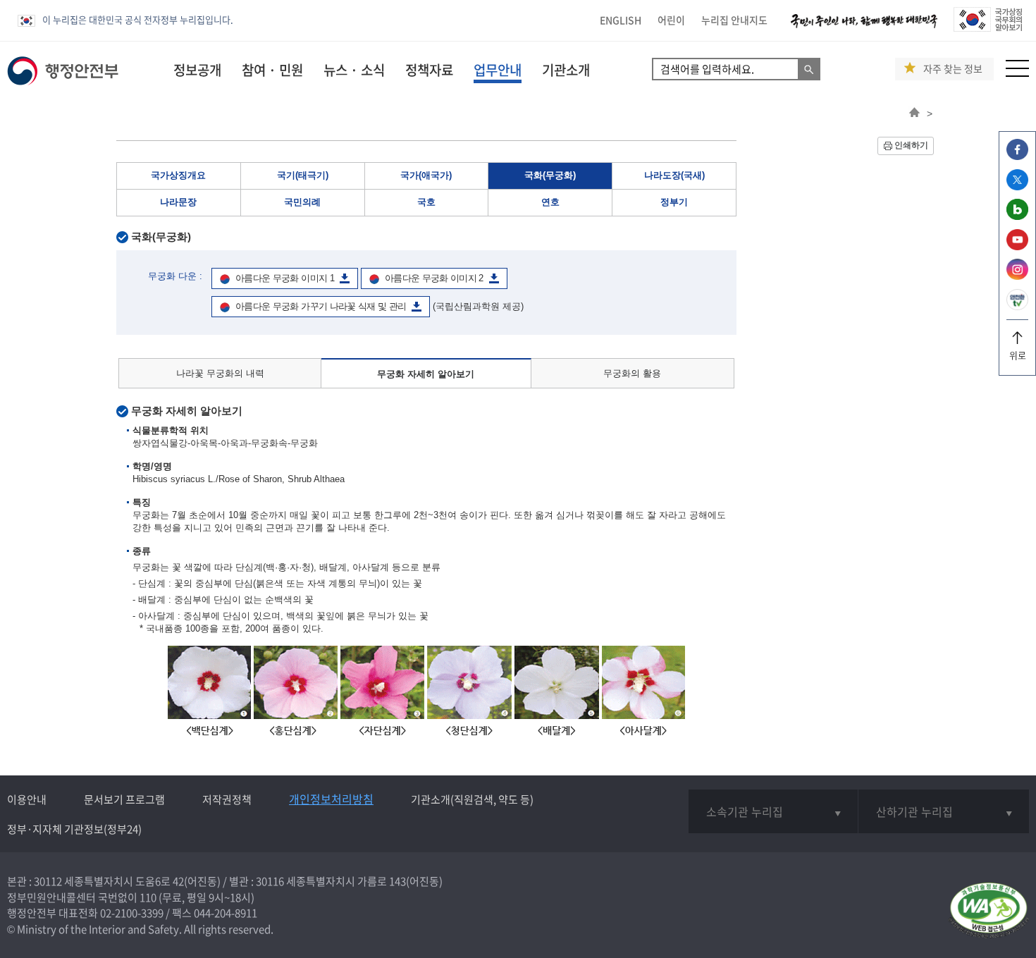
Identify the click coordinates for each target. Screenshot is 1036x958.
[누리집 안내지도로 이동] (1017, 73)
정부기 (674, 202)
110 (148, 897)
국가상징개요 (178, 175)
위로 (1017, 355)
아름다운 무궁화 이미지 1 (284, 278)
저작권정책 (227, 799)
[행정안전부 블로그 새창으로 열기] (1017, 216)
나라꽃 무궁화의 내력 (220, 373)
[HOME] (914, 113)
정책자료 (429, 70)
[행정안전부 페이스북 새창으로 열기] (1017, 156)
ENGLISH (620, 20)
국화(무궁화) (550, 175)
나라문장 (178, 202)
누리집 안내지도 (734, 20)
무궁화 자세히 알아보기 (425, 374)
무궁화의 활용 (632, 373)
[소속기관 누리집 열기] (773, 811)
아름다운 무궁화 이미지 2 (434, 278)
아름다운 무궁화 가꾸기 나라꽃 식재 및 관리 (320, 306)
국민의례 (302, 202)
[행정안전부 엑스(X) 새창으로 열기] (1017, 186)
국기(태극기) (302, 175)
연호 (550, 202)
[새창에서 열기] (988, 911)
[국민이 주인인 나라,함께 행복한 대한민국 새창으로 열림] (864, 28)
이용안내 (27, 799)
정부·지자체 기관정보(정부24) (74, 829)
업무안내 (498, 70)
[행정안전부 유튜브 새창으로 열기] (1017, 246)
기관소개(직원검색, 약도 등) (472, 799)
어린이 (671, 20)
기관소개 (566, 70)
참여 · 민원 (272, 70)
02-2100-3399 (132, 913)
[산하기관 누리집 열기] (943, 811)
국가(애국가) (426, 175)
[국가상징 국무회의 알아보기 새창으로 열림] (988, 28)
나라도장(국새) (674, 175)
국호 (426, 202)
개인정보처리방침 (331, 798)
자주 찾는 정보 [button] (952, 69)
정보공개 (197, 70)
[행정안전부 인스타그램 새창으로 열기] (1017, 276)
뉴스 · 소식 (354, 70)
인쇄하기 (911, 145)
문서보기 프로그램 (124, 799)
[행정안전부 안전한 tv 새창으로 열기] (1017, 306)
